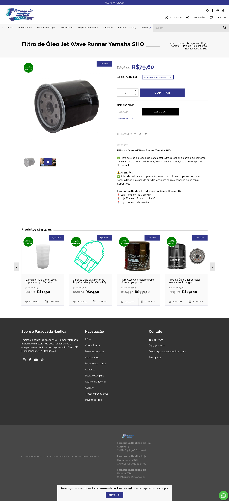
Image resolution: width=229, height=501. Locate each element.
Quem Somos (25, 27)
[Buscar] (225, 28)
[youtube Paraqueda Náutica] (217, 10)
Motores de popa (46, 27)
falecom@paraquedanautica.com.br (168, 351)
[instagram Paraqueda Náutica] (207, 10)
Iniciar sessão (197, 17)
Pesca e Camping (127, 27)
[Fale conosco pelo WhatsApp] (223, 495)
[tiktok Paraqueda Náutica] (223, 10)
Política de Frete (93, 399)
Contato (89, 387)
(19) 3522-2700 (157, 345)
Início (10, 27)
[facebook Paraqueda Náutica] (212, 10)
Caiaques (108, 27)
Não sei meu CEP (125, 118)
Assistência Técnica (95, 381)
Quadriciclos (66, 27)
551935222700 (156, 339)
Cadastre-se (175, 17)
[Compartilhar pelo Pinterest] (146, 133)
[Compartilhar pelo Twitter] (140, 133)
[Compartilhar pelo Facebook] (135, 133)
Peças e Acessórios (88, 27)
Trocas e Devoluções (96, 393)
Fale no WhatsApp (115, 2)
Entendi (114, 495)
